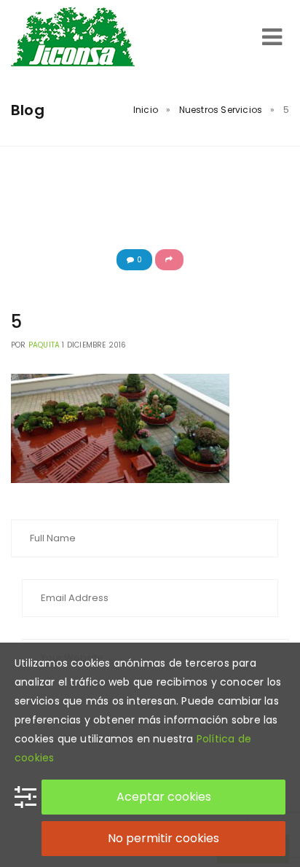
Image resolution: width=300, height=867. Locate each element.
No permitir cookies (163, 838)
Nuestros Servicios (221, 109)
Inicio (145, 109)
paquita (44, 345)
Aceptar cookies (164, 796)
